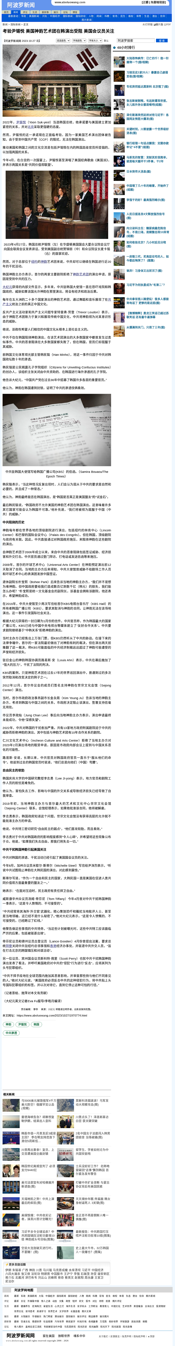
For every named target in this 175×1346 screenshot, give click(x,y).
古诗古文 (149, 1306)
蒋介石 (9, 1277)
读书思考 (30, 1311)
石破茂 (85, 1274)
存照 (101, 1301)
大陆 (44, 16)
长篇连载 (75, 1311)
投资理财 (160, 1306)
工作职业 (93, 1306)
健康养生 (25, 1306)
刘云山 (42, 1277)
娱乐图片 (104, 1316)
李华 (36, 1009)
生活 (34, 12)
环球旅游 (124, 1321)
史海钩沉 (36, 1306)
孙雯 (94, 1274)
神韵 (44, 261)
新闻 (16, 12)
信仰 (162, 16)
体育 (138, 16)
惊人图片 (18, 1326)
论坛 (65, 12)
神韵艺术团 (81, 274)
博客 (75, 12)
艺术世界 (127, 1306)
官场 (114, 16)
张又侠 (25, 1274)
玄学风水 (81, 1306)
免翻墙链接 (158, 2)
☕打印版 (147, 24)
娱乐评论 (81, 1316)
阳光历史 (82, 1326)
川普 (39, 1270)
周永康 (89, 1277)
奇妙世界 (113, 1321)
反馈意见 (115, 1336)
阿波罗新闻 (21, 5)
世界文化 (18, 1311)
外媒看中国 (33, 1301)
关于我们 (103, 1336)
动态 (54, 1301)
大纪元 (7, 287)
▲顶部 (151, 1336)
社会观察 (48, 1321)
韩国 (36, 1024)
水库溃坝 (75, 1270)
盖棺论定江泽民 (33, 1326)
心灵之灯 (59, 1306)
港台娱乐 (59, 1316)
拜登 (9, 946)
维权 (130, 16)
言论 (23, 1301)
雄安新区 (104, 1274)
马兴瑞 (47, 1270)
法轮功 (35, 1274)
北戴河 (19, 1277)
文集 (61, 1301)
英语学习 (41, 1311)
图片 (87, 19)
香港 (53, 946)
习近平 (86, 1270)
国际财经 (81, 16)
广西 (25, 1270)
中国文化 (115, 1306)
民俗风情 (136, 1321)
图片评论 (117, 1301)
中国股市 (57, 1274)
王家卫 (99, 1277)
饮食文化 (25, 1321)
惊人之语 (45, 1301)
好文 (81, 1301)
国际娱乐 (70, 1316)
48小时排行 (126, 47)
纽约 (34, 261)
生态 (146, 16)
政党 (68, 1301)
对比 (94, 1301)
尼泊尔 (9, 1281)
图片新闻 (150, 1296)
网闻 (99, 16)
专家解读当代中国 (53, 1326)
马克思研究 (70, 1326)
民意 (108, 1301)
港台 (154, 16)
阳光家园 (116, 1326)
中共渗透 (11, 1033)
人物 (91, 16)
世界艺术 (52, 1311)
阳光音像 (127, 1326)
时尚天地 (81, 1321)
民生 (122, 16)
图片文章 (86, 1311)
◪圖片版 (158, 24)
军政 (23, 16)
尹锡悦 (21, 122)
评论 (25, 12)
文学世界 (64, 1311)
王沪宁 (68, 1274)
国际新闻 (68, 16)
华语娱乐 (36, 1316)
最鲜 (16, 1321)
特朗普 (45, 1274)
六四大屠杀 (12, 1274)
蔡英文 (69, 1277)
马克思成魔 (60, 1270)
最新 (13, 16)
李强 (77, 1274)
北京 (31, 127)
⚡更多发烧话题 (15, 1264)
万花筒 (103, 1321)
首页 (6, 12)
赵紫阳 (79, 1277)
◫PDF (167, 24)
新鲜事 (45, 12)
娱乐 (56, 12)
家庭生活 (48, 1306)
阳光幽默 (93, 1326)
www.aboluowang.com (70, 2)
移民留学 (70, 1321)
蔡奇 (61, 1277)
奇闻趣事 (93, 1321)
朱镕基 (16, 1270)
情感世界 (36, 1321)
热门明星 (48, 1316)
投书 (88, 1301)
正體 (146, 2)
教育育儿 (104, 1306)
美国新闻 (34, 16)
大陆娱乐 (25, 1316)
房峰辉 (52, 1277)
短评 (74, 1301)
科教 (107, 16)
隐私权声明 (139, 1336)
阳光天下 (105, 1326)
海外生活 (70, 1306)
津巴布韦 (31, 1277)
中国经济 (55, 16)
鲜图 (145, 1321)
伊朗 (8, 1270)
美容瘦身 (138, 1306)
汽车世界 (59, 1321)
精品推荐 (93, 1316)
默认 (106, 40)
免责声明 (126, 1336)
